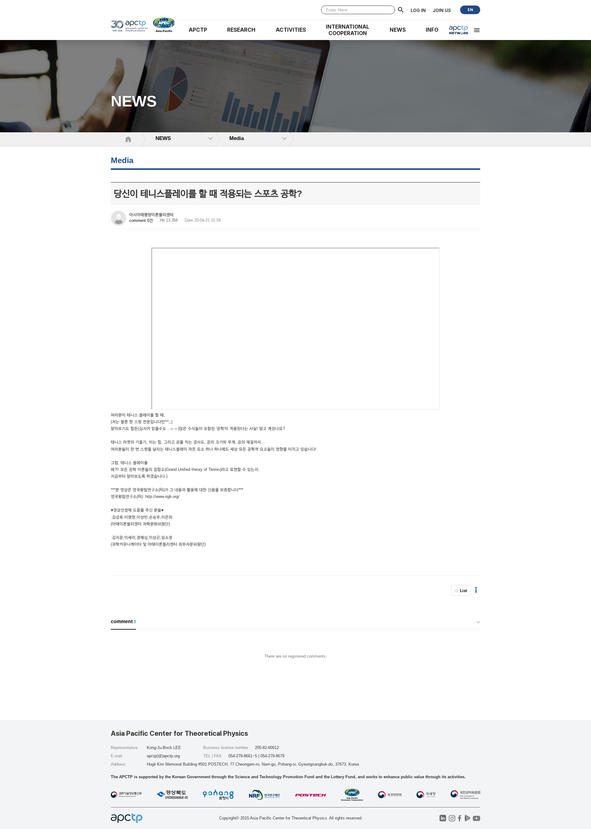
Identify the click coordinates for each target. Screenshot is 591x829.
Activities (291, 30)
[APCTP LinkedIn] (443, 818)
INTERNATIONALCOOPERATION (347, 30)
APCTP (198, 30)
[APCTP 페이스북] (460, 818)
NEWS (398, 30)
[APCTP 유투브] (476, 818)
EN (470, 9)
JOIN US (442, 10)
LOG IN (418, 10)
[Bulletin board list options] (476, 590)
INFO (432, 30)
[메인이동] (129, 28)
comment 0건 (141, 220)
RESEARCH (241, 30)
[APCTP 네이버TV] (467, 818)
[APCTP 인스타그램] (452, 818)
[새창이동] (161, 24)
